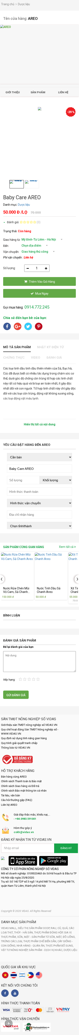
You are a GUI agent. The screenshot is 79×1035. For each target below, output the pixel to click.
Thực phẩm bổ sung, (60, 945)
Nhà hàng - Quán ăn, (31, 945)
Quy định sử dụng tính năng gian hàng (24, 738)
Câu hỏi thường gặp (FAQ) (16, 800)
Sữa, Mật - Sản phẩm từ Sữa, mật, (40, 936)
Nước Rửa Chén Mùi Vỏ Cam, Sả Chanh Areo (16, 590)
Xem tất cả (66, 546)
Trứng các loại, (12, 941)
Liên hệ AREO (9, 804)
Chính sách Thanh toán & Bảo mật (21, 781)
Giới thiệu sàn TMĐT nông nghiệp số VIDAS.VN (29, 724)
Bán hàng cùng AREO (14, 776)
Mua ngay (41, 293)
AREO (33, 18)
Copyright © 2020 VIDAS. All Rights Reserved (26, 911)
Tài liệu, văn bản (10, 795)
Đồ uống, (69, 936)
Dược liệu (24, 4)
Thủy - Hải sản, (24, 932)
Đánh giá (54, 357)
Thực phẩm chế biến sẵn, (40, 941)
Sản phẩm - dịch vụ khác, (46, 950)
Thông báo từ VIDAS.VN (15, 747)
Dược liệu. (71, 950)
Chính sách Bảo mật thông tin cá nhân (24, 790)
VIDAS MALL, (9, 928)
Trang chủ (7, 4)
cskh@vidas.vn (24, 832)
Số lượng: (9, 268)
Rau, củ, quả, (60, 928)
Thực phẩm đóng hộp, (49, 932)
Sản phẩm (38, 92)
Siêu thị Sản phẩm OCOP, (34, 928)
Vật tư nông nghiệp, (15, 950)
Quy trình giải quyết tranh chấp (19, 743)
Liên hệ (63, 92)
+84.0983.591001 (25, 818)
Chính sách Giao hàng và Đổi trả (20, 786)
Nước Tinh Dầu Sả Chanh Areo (48, 590)
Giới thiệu (12, 92)
